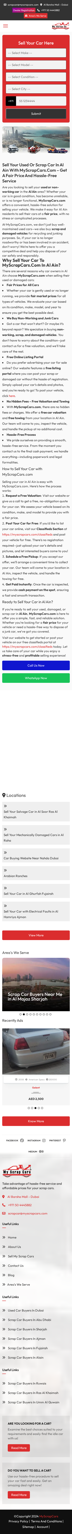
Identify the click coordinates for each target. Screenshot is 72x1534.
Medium (32, 1151)
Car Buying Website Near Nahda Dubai (31, 858)
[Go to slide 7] (40, 1014)
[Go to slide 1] (20, 1014)
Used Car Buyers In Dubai (25, 1310)
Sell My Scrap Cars (20, 1256)
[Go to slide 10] (50, 1014)
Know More (36, 1121)
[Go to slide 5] (34, 1014)
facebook (12, 1140)
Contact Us (15, 1266)
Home (11, 1237)
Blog (10, 1275)
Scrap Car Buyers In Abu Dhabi (29, 1320)
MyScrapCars (48, 1516)
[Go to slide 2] (24, 1014)
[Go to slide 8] (44, 1014)
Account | (43, 1527)
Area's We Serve (37, 15)
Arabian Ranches (15, 876)
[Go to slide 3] (27, 1014)
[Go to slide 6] (37, 1014)
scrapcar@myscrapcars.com (23, 4)
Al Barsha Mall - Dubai (55, 4)
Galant (36, 1087)
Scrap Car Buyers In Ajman (26, 1339)
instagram (34, 1140)
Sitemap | (29, 1527)
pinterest (55, 1140)
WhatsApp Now (36, 678)
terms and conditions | (47, 1521)
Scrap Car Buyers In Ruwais (26, 1383)
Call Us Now (36, 665)
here (12, 396)
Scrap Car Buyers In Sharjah (27, 1329)
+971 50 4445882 (50, 10)
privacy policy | (19, 1521)
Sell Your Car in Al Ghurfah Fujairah (28, 894)
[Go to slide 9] (47, 1014)
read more (19, 1448)
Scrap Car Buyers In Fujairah (27, 1348)
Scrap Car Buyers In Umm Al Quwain (33, 1402)
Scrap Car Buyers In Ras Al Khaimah (32, 1393)
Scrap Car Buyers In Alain (25, 1357)
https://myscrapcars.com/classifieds (27, 534)
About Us (14, 1247)
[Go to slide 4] (30, 1014)
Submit (36, 113)
